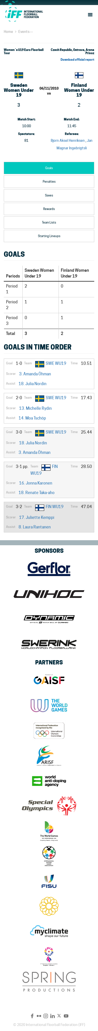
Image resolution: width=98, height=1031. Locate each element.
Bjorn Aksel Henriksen (68, 141)
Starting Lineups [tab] (49, 236)
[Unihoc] (49, 594)
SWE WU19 (56, 363)
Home (8, 32)
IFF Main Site (24, 14)
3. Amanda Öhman (35, 374)
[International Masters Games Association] (49, 856)
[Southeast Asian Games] (49, 906)
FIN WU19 (55, 506)
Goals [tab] (49, 168)
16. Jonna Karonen (35, 483)
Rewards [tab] (49, 209)
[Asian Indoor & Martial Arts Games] (49, 956)
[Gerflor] (49, 569)
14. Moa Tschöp (32, 418)
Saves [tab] (49, 195)
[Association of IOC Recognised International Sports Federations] (49, 755)
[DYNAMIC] (49, 619)
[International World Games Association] (49, 705)
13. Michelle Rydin (35, 408)
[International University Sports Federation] (49, 881)
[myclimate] (49, 931)
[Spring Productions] (49, 981)
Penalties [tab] (49, 181)
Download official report (77, 59)
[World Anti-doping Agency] (49, 780)
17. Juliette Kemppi (36, 517)
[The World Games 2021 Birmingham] (49, 831)
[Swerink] (49, 644)
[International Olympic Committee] (49, 730)
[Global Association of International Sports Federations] (49, 680)
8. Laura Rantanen (35, 527)
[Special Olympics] (49, 805)
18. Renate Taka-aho (37, 492)
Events (23, 32)
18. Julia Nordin (32, 383)
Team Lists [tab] (49, 222)
